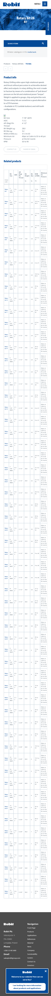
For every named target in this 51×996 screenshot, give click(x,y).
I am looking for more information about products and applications (27, 986)
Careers (30, 958)
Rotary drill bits (18, 64)
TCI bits (28, 64)
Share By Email (29, 149)
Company (31, 950)
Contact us (11, 149)
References (31, 939)
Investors (30, 965)
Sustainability (32, 954)
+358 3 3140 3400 (10, 950)
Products (7, 64)
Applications (32, 935)
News (29, 946)
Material (30, 943)
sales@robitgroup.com (12, 958)
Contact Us (31, 961)
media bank (31, 52)
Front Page (31, 928)
